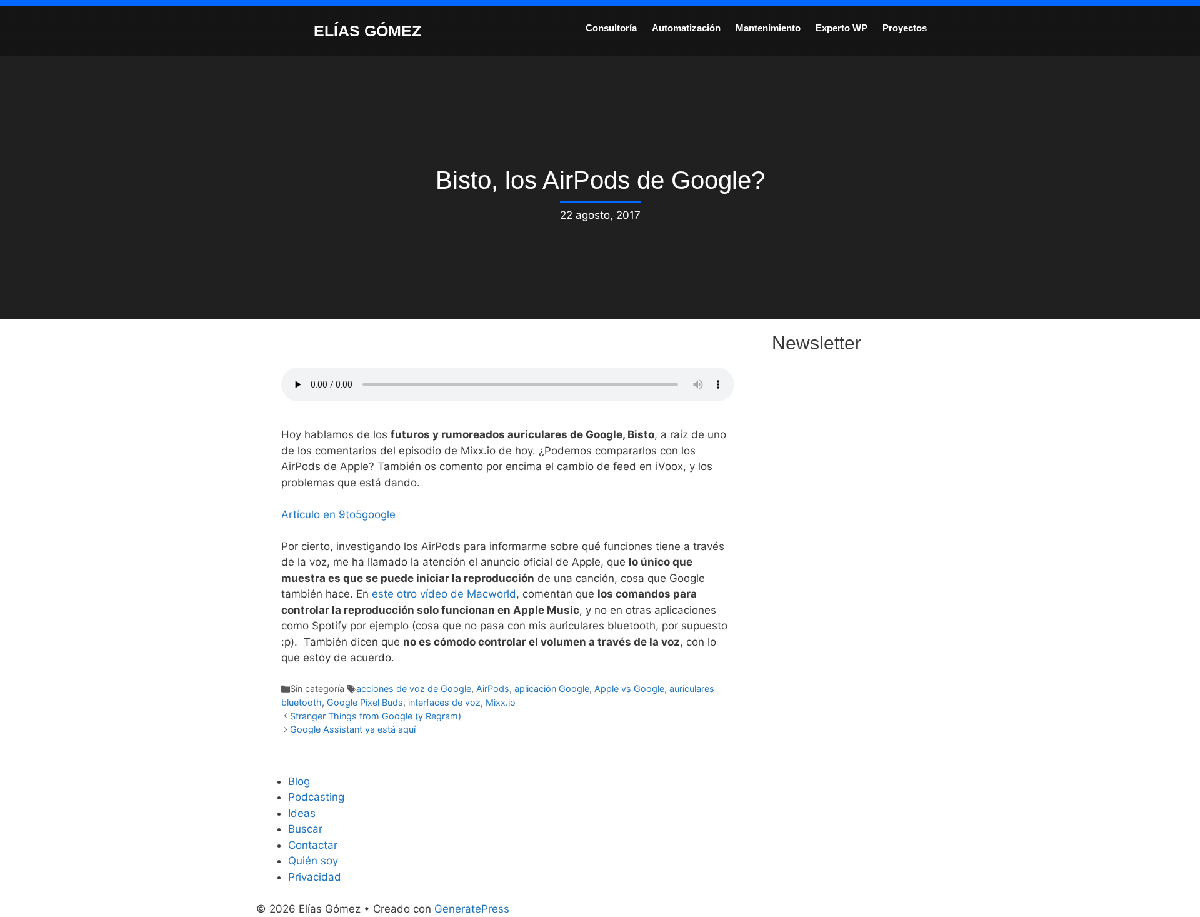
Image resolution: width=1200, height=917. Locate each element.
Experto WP (842, 28)
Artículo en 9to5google (338, 514)
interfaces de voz (444, 702)
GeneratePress (471, 909)
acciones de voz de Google (413, 688)
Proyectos (904, 28)
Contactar (313, 845)
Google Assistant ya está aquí (353, 729)
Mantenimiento (768, 28)
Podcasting (316, 797)
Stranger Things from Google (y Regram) (375, 716)
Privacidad (314, 877)
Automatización (686, 28)
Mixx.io (501, 702)
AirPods (492, 688)
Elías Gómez (367, 30)
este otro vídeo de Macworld (444, 594)
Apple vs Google (629, 688)
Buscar (305, 829)
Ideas (302, 813)
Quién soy (313, 860)
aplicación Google (551, 688)
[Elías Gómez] (284, 30)
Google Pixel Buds (365, 702)
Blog (299, 781)
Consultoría (611, 28)
